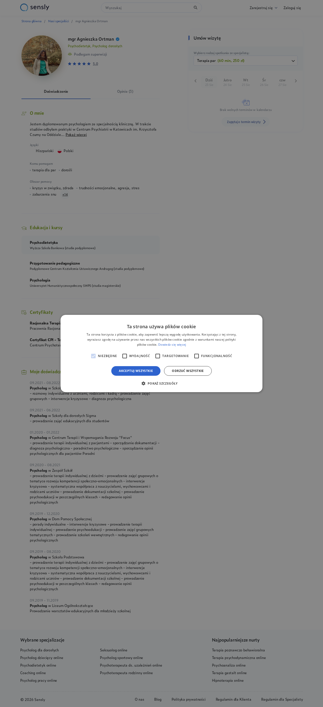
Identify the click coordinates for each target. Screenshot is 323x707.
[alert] (161, 353)
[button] (161, 383)
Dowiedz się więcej (172, 344)
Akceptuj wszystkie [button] (136, 371)
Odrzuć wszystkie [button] (188, 371)
